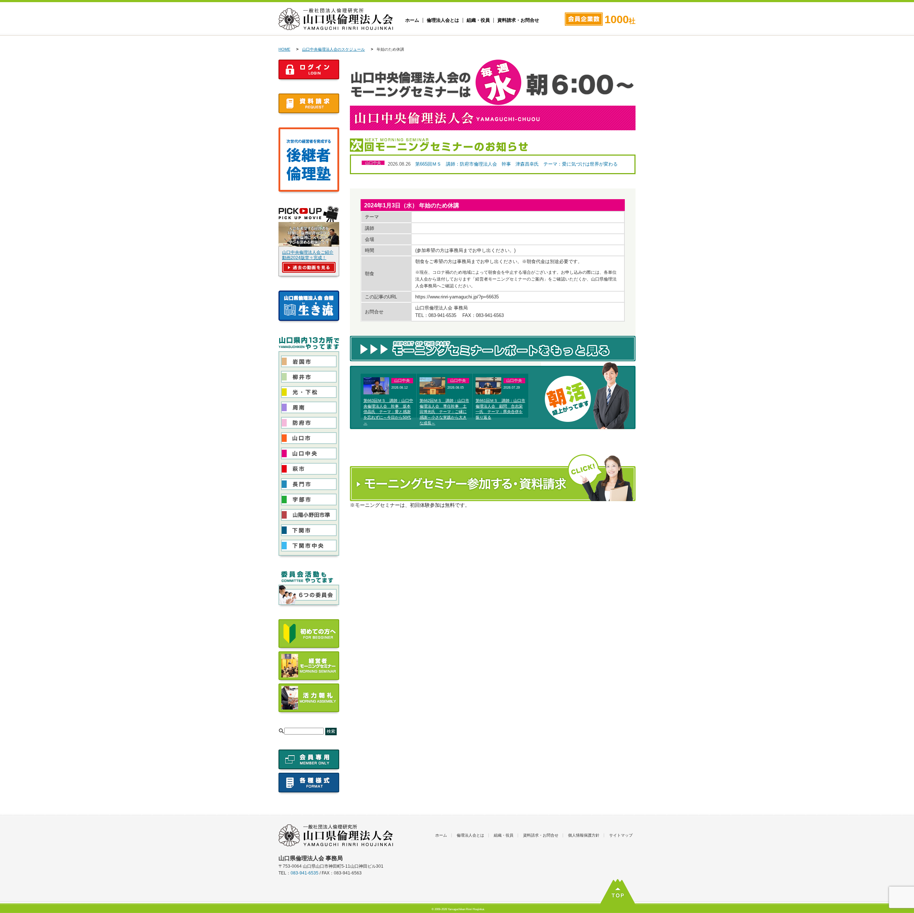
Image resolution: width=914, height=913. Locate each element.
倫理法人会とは (443, 20)
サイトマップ (621, 835)
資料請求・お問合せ (518, 20)
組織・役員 (478, 20)
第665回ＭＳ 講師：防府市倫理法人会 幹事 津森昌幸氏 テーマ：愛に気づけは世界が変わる (516, 164)
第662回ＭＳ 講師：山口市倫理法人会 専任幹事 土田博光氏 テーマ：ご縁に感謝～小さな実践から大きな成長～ (444, 411)
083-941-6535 (304, 873)
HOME (284, 49)
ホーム (412, 20)
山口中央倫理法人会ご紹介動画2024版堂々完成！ (307, 255)
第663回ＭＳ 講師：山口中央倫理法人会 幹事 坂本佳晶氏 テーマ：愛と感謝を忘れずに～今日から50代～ (388, 411)
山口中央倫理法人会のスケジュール (333, 49)
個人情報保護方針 (583, 835)
